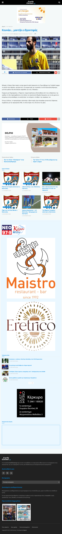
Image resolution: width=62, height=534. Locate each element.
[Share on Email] (55, 72)
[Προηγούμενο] (29, 383)
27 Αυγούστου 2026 (14, 361)
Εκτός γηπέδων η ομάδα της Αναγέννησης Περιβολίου (22, 377)
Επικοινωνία (35, 527)
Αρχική (3, 26)
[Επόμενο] (32, 383)
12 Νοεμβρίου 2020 (7, 190)
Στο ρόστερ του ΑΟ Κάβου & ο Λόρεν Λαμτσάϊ (20, 365)
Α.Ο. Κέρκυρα (9, 26)
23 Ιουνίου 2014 (5, 33)
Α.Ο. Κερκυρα (6, 183)
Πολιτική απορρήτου (25, 527)
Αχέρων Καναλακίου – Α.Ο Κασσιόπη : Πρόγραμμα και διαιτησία (29, 212)
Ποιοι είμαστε (5, 527)
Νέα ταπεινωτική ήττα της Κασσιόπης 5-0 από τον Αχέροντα (50, 188)
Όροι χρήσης (14, 527)
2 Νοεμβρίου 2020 (27, 190)
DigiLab (24, 530)
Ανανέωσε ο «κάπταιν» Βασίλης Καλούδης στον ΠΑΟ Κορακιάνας (25, 359)
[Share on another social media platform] (58, 72)
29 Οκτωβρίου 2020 (27, 215)
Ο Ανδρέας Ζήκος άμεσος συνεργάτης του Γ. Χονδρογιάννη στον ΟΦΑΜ (27, 371)
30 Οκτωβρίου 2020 (7, 214)
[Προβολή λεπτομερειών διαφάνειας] (31, 137)
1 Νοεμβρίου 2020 (47, 192)
